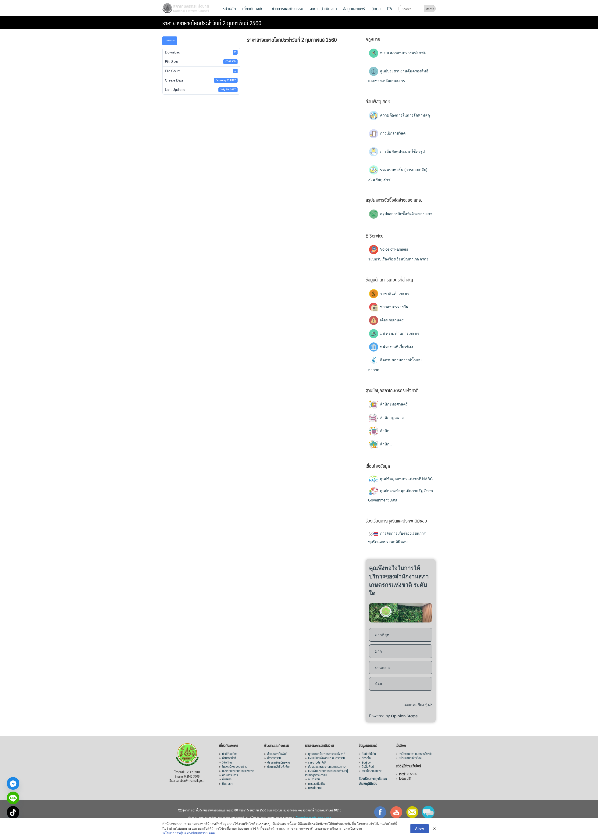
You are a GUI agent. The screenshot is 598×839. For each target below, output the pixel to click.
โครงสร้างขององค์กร (234, 766)
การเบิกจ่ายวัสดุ (392, 133)
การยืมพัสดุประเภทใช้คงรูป (402, 151)
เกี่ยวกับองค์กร (254, 8)
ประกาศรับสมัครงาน (278, 762)
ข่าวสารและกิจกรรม (287, 8)
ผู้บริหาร (226, 779)
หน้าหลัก (229, 8)
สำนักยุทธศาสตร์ (393, 404)
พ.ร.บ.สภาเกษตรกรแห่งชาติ (402, 53)
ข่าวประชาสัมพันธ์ (277, 753)
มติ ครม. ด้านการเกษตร (399, 333)
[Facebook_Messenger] (13, 783)
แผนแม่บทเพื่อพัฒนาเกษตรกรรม (326, 758)
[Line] (13, 798)
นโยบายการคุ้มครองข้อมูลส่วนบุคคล (189, 833)
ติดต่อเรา (227, 783)
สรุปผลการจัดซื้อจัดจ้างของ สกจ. (406, 214)
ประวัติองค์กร (229, 753)
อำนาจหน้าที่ (229, 758)
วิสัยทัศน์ (227, 762)
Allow (419, 828)
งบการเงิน (314, 779)
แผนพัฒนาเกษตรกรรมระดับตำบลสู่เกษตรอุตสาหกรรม (326, 773)
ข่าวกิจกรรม (274, 758)
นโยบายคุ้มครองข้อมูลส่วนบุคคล (313, 818)
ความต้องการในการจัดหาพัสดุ (404, 115)
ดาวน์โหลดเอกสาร (372, 770)
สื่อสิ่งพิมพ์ (368, 766)
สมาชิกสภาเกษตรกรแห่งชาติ (238, 770)
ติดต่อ (376, 8)
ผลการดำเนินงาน (323, 8)
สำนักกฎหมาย (391, 418)
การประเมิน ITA (316, 783)
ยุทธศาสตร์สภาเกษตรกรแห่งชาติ (326, 753)
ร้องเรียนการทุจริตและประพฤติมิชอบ (373, 780)
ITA (389, 8)
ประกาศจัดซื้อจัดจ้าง (278, 766)
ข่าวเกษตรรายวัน (393, 307)
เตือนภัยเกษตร (391, 320)
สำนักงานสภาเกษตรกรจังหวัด (415, 753)
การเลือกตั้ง (315, 787)
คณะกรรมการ (230, 775)
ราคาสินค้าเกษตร (394, 293)
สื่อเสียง (366, 762)
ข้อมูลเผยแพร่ (354, 8)
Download (169, 40)
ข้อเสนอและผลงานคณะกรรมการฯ (327, 766)
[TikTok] (13, 812)
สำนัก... (385, 431)
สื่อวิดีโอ (366, 758)
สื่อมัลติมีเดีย (369, 753)
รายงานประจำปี (317, 762)
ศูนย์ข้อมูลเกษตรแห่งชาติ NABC (406, 479)
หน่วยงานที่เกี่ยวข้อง (396, 347)
